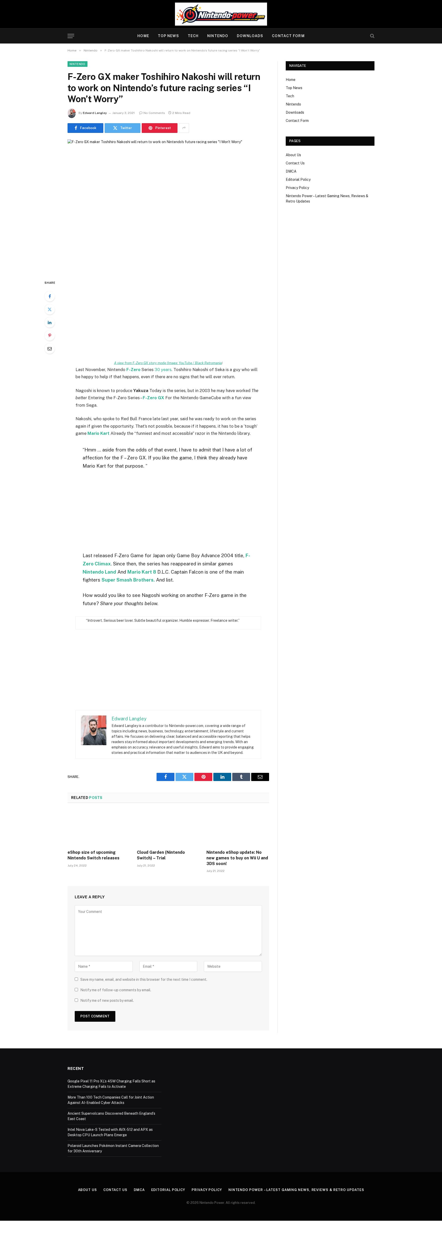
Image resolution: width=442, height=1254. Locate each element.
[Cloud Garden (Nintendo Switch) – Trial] (168, 828)
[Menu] (71, 36)
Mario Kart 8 (141, 572)
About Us (293, 155)
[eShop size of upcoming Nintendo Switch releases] (99, 828)
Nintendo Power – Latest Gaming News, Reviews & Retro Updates (296, 1190)
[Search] (371, 36)
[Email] (50, 348)
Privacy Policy (297, 188)
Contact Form (288, 36)
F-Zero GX (153, 397)
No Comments (154, 113)
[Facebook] (50, 296)
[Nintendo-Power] (221, 14)
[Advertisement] (168, 318)
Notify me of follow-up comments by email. (115, 990)
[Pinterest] (50, 335)
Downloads (250, 36)
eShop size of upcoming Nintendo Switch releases (93, 855)
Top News (168, 36)
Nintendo (217, 36)
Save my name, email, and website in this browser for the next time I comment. (143, 979)
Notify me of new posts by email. (107, 1000)
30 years (162, 369)
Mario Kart (98, 433)
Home (143, 36)
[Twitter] (50, 309)
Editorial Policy (298, 179)
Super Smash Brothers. (128, 580)
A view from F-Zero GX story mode (146, 363)
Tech (193, 36)
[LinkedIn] (50, 322)
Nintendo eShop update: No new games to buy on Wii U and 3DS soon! (237, 858)
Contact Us (295, 163)
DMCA (291, 171)
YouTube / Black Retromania (200, 363)
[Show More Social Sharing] (184, 128)
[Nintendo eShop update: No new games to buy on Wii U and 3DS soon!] (237, 828)
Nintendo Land (99, 572)
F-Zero (133, 369)
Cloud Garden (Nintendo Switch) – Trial (161, 855)
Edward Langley (95, 113)
